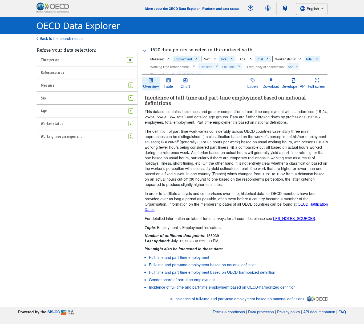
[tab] (87, 59)
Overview (151, 86)
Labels (252, 86)
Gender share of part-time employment (182, 279)
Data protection (261, 311)
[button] (168, 59)
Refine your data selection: (66, 50)
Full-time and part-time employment (179, 257)
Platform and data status (221, 8)
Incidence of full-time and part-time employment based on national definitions (239, 298)
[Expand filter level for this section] (144, 51)
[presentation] (266, 66)
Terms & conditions (229, 311)
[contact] (285, 8)
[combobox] (311, 9)
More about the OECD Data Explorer (172, 8)
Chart (185, 86)
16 (130, 60)
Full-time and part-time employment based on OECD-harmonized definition (212, 272)
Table (168, 86)
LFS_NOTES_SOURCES (294, 218)
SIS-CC (53, 311)
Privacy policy (288, 311)
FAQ (342, 311)
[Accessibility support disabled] (250, 8)
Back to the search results (61, 38)
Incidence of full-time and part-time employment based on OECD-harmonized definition (222, 287)
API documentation (319, 311)
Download (270, 86)
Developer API (293, 86)
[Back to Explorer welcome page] (78, 26)
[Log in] (267, 8)
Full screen (317, 86)
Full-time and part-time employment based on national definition (203, 264)
